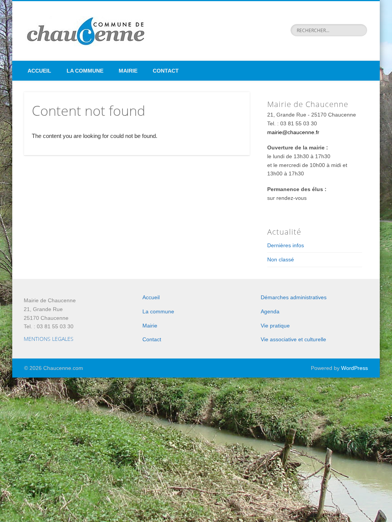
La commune (85, 71)
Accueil (39, 71)
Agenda (270, 311)
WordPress (354, 368)
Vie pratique (275, 326)
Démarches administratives (294, 297)
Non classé (280, 259)
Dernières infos (285, 245)
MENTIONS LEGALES (49, 338)
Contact (166, 71)
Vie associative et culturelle (293, 339)
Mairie (128, 71)
